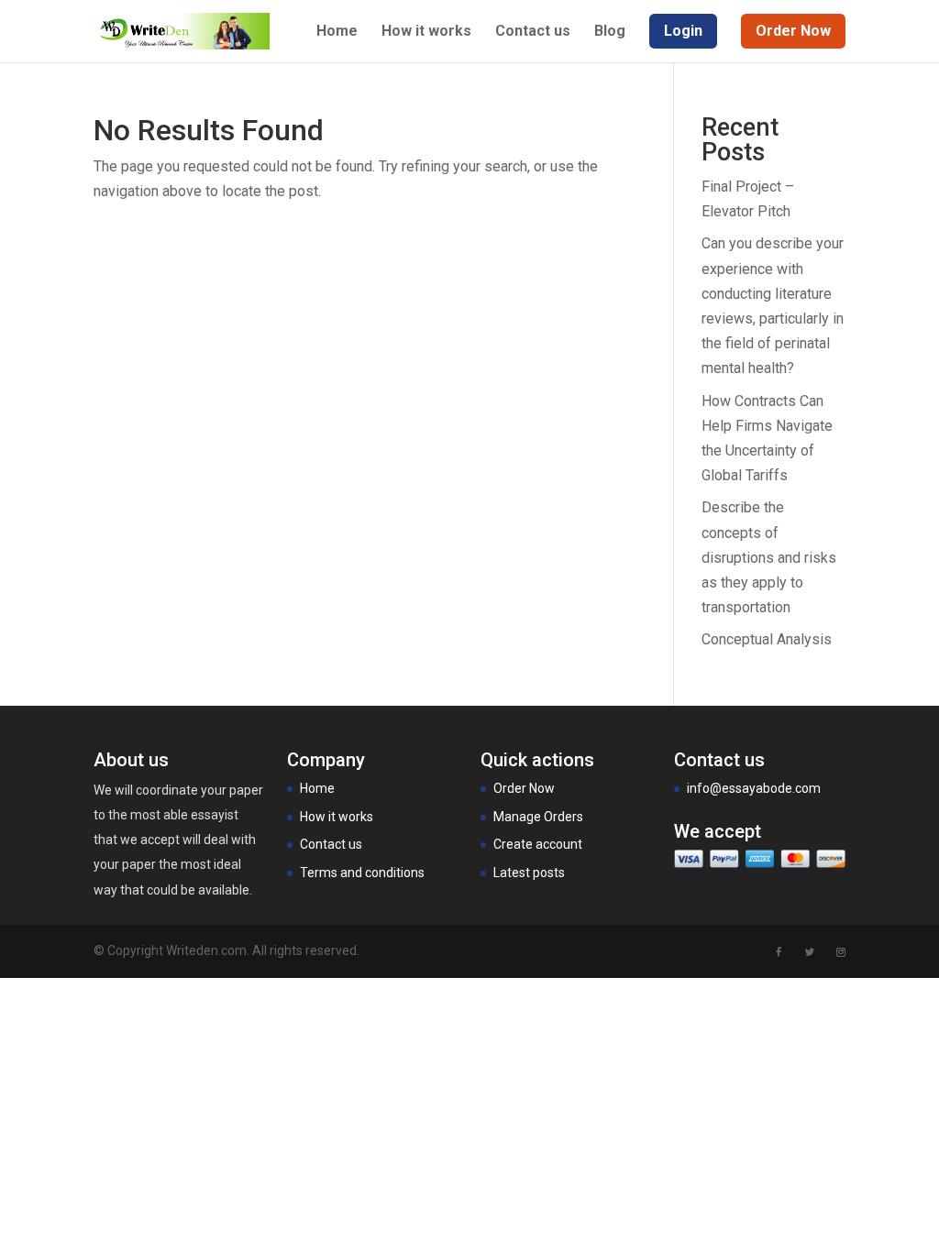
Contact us (532, 32)
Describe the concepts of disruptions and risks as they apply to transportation (768, 557)
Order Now (524, 788)
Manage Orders (538, 816)
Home (337, 32)
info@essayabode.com (754, 788)
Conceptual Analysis (766, 639)
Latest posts (529, 872)
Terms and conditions (362, 872)
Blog (609, 32)
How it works (426, 32)
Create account (537, 844)
